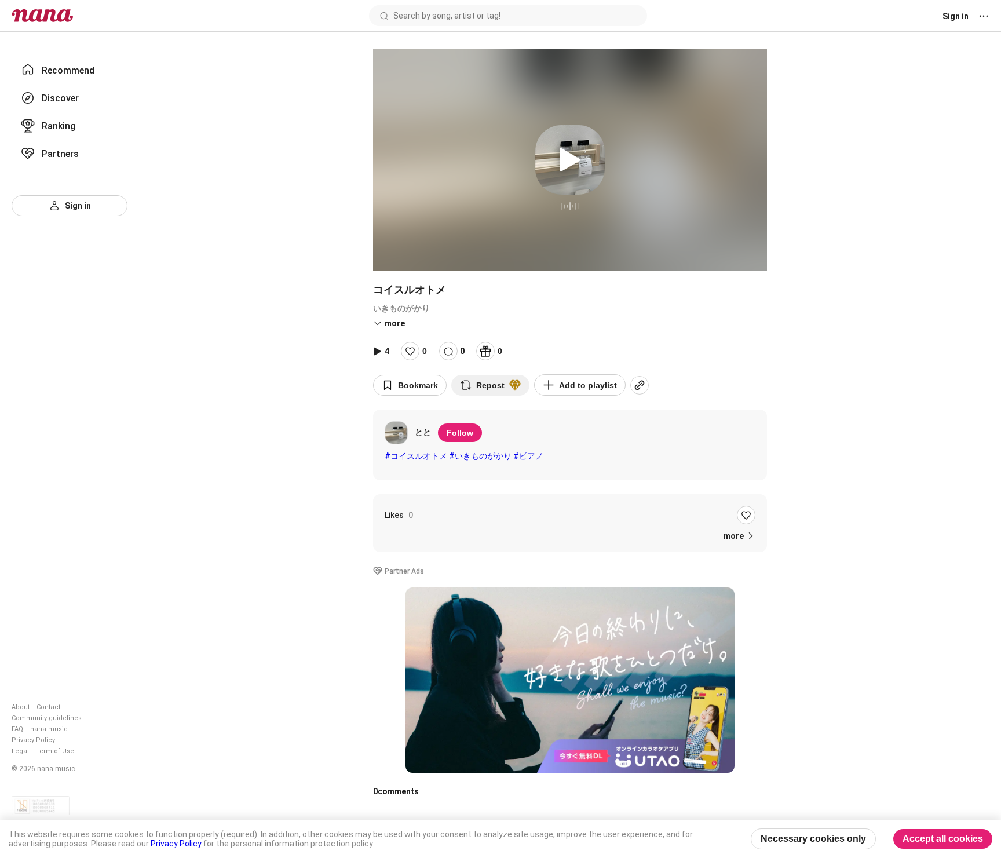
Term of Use (55, 751)
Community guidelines (47, 718)
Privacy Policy (33, 740)
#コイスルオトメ (416, 456)
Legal (20, 751)
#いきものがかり (480, 456)
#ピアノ (528, 456)
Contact (48, 707)
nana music (49, 729)
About (21, 707)
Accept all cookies (943, 839)
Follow (460, 432)
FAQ (17, 729)
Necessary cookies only (813, 839)
